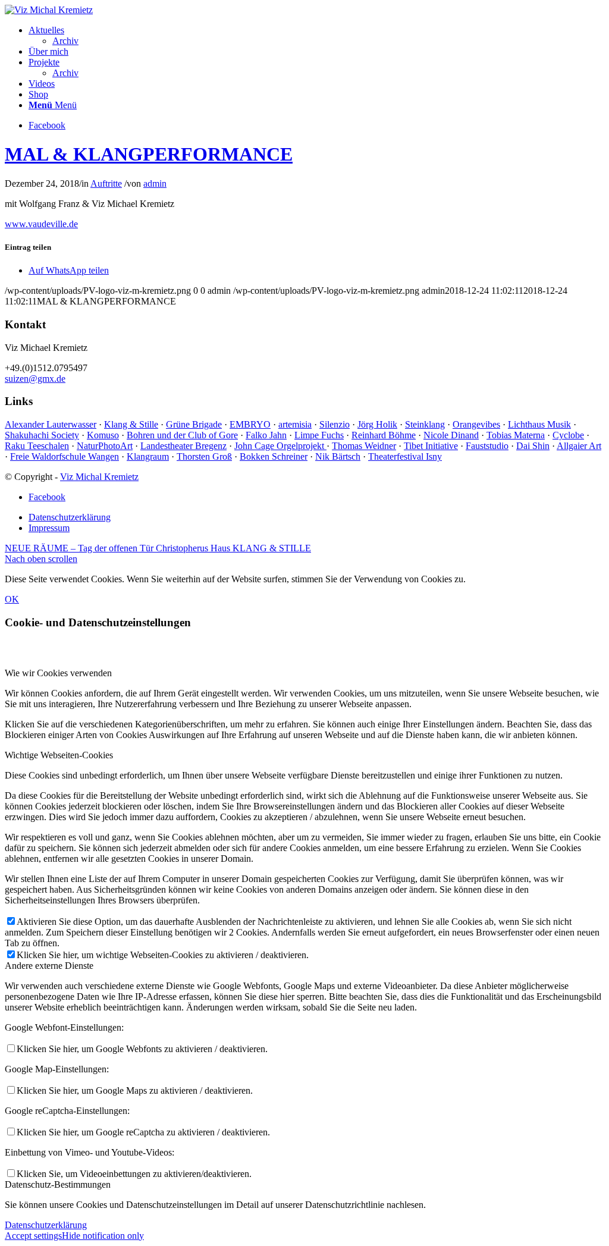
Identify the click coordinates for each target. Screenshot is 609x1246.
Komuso (103, 435)
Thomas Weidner (364, 446)
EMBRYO (250, 424)
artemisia (295, 424)
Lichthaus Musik (539, 424)
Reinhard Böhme (383, 435)
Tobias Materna (515, 435)
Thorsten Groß (204, 456)
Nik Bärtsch (337, 456)
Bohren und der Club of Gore (182, 435)
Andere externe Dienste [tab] (49, 966)
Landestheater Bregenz (183, 446)
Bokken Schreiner (273, 456)
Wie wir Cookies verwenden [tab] (58, 673)
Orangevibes (476, 424)
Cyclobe (568, 435)
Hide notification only (103, 1236)
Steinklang (425, 424)
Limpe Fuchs (319, 435)
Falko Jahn (266, 435)
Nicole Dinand (451, 435)
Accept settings (33, 1236)
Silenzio (334, 424)
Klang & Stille (131, 424)
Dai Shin (533, 446)
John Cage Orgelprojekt (280, 446)
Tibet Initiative (431, 446)
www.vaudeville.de (41, 224)
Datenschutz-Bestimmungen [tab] (58, 1184)
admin (155, 183)
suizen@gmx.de (35, 379)
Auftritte (106, 183)
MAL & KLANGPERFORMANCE (149, 154)
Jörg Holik (377, 424)
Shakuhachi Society (42, 435)
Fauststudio (487, 446)
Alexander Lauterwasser (50, 424)
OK (12, 599)
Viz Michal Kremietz (99, 477)
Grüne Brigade (194, 424)
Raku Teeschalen (37, 446)
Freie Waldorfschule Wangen (64, 456)
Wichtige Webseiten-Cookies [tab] (59, 755)
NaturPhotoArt (105, 446)
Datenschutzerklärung (46, 1225)
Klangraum (148, 456)
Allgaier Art (579, 446)
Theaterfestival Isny (405, 456)
